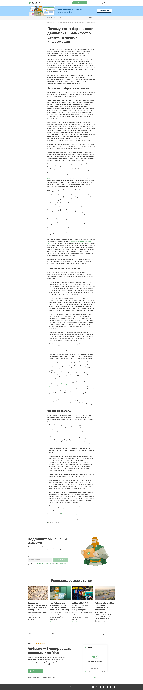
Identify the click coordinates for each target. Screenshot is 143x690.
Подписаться (61, 559)
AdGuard (49, 22)
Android (46, 634)
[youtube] (104, 687)
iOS (53, 634)
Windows (31, 634)
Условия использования (60, 563)
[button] (114, 11)
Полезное (84, 519)
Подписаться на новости (54, 17)
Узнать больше (52, 671)
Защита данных (77, 519)
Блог (54, 22)
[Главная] (33, 3)
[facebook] (96, 687)
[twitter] (100, 687)
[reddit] (111, 687)
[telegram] (107, 687)
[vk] (114, 687)
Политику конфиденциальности (44, 563)
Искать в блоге (89, 17)
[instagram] (93, 687)
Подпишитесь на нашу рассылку (72, 514)
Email (29, 556)
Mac (39, 634)
